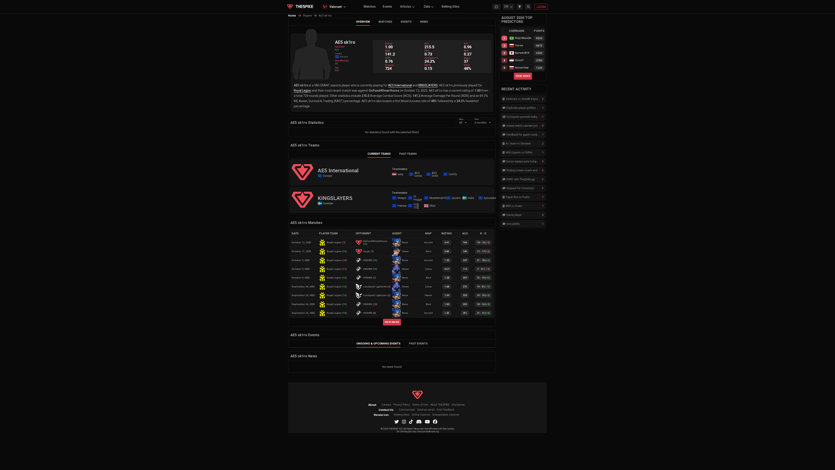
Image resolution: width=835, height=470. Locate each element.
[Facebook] (435, 422)
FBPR (427, 65)
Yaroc (519, 45)
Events (387, 6)
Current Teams (379, 153)
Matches (370, 6)
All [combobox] (460, 122)
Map (461, 119)
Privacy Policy (401, 404)
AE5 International (400, 85)
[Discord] (419, 422)
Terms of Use (420, 404)
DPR (387, 58)
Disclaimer (458, 404)
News (424, 21)
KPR (426, 50)
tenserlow (522, 67)
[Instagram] (404, 422)
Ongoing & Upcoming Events (378, 343)
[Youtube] (427, 422)
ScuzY (519, 60)
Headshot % (431, 58)
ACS (426, 43)
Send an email (425, 409)
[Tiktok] (411, 422)
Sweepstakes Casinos (445, 414)
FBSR (467, 65)
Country (338, 53)
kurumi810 (522, 52)
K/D (466, 43)
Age (337, 67)
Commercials (407, 409)
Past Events (418, 343)
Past (476, 119)
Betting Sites (450, 6)
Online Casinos (421, 414)
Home (292, 15)
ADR (387, 50)
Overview (363, 21)
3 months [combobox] (480, 122)
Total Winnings (342, 61)
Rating (388, 43)
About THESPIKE (439, 404)
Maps (467, 58)
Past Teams (408, 153)
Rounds (389, 65)
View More (392, 322)
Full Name (339, 47)
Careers (386, 404)
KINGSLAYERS (428, 85)
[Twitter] (396, 422)
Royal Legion (302, 90)
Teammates (399, 169)
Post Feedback (445, 409)
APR (466, 50)
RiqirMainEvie (523, 38)
